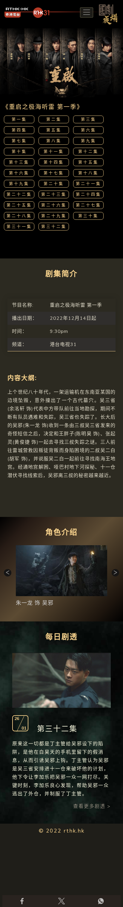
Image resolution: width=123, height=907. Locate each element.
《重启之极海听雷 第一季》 (42, 107)
